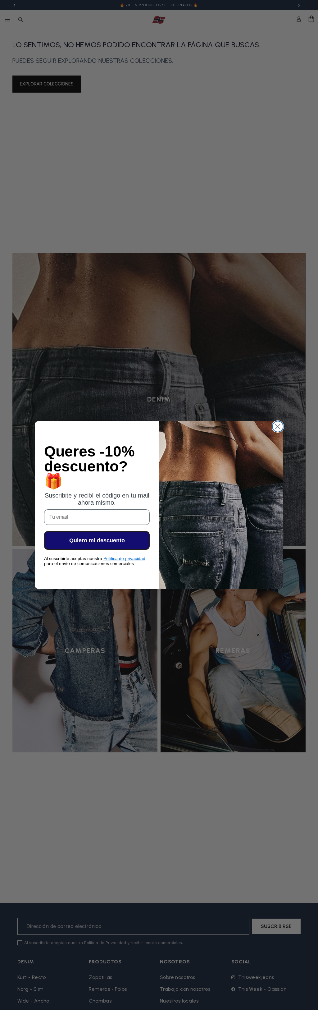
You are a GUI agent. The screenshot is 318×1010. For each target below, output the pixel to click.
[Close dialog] (277, 426)
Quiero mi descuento (97, 540)
